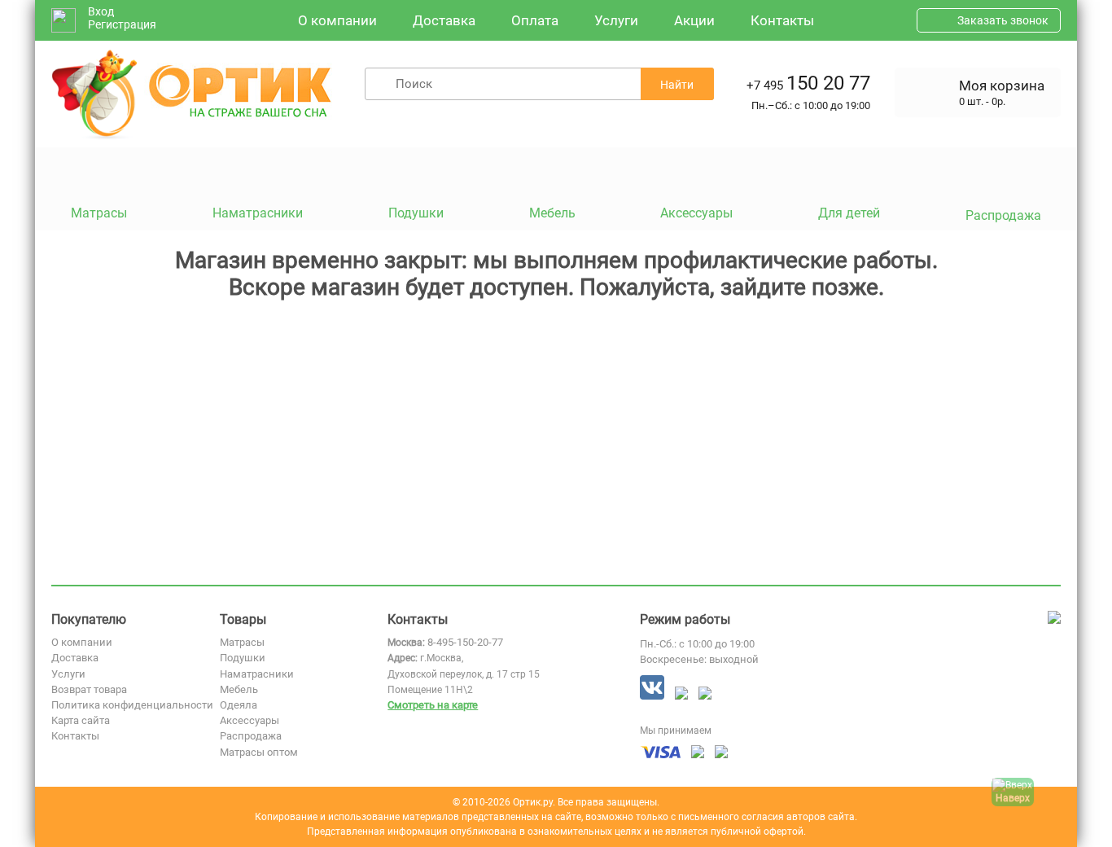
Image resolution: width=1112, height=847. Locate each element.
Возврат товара (89, 689)
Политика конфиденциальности (132, 705)
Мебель (239, 689)
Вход (101, 11)
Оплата (534, 20)
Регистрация (122, 24)
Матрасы (242, 642)
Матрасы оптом (259, 752)
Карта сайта (80, 720)
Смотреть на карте (432, 705)
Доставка (444, 20)
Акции (694, 20)
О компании (337, 20)
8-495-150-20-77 (465, 642)
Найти (677, 84)
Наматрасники (257, 674)
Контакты (782, 20)
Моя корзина (1001, 85)
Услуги (616, 20)
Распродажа (251, 736)
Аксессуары (249, 720)
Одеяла (238, 705)
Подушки (242, 658)
